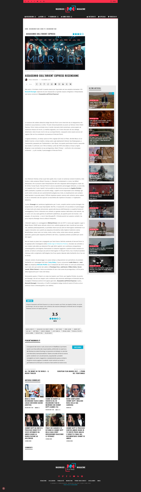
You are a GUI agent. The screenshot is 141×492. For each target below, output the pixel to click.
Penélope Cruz (39, 333)
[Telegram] (55, 84)
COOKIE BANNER (74, 484)
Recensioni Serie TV (95, 266)
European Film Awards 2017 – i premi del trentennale (71, 372)
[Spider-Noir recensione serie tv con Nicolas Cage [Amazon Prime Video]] (101, 264)
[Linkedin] (63, 84)
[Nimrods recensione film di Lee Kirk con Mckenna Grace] (101, 191)
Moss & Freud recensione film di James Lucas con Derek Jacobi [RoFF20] (34, 402)
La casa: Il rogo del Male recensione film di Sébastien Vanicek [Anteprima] (101, 249)
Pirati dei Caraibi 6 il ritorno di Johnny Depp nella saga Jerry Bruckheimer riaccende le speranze (55, 432)
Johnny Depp (77, 329)
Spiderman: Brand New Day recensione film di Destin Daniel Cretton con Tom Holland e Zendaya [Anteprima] (101, 212)
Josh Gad (28, 331)
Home (26, 29)
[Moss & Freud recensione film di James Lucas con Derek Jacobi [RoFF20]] (34, 390)
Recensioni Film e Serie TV (37, 29)
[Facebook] (36, 84)
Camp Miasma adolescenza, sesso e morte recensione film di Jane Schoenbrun (101, 122)
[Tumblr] (66, 84)
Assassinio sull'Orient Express (45, 329)
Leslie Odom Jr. (56, 331)
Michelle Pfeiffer (76, 331)
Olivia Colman (29, 333)
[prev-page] (110, 93)
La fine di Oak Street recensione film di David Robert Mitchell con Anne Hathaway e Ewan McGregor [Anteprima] (100, 139)
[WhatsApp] (51, 84)
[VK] (70, 84)
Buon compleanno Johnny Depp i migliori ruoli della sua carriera (74, 402)
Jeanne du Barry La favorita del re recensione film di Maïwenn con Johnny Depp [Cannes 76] (53, 403)
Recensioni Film (51, 29)
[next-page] (113, 93)
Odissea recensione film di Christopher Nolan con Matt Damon (101, 232)
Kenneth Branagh (45, 331)
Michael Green (66, 331)
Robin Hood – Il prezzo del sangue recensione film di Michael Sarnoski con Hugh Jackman (101, 176)
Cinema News (28, 440)
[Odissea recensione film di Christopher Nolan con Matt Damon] (101, 228)
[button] (113, 1)
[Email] (59, 84)
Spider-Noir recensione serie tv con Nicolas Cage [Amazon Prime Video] (101, 268)
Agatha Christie (30, 329)
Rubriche (68, 407)
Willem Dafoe (48, 333)
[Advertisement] (55, 108)
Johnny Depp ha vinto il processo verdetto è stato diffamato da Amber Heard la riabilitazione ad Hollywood (34, 433)
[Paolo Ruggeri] (26, 79)
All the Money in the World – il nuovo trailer (37, 372)
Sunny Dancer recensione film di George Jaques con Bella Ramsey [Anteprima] (100, 103)
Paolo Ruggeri (33, 79)
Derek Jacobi (68, 329)
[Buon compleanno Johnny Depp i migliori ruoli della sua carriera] (75, 390)
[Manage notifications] (3, 488)
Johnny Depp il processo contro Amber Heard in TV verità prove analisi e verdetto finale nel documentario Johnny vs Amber (75, 433)
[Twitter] (40, 84)
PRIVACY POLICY (67, 484)
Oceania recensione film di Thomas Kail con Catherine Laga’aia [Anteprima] (101, 158)
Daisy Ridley (59, 329)
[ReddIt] (48, 84)
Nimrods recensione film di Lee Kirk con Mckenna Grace (101, 195)
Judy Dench (36, 331)
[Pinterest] (44, 84)
